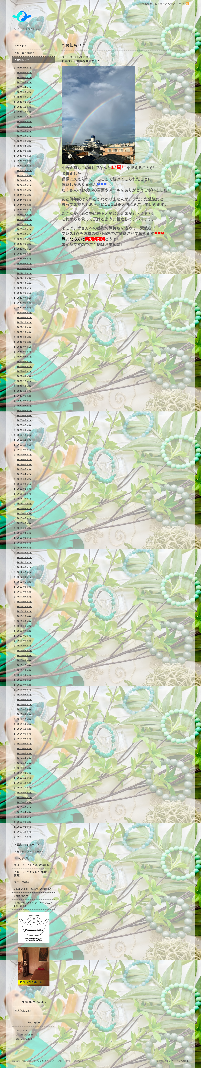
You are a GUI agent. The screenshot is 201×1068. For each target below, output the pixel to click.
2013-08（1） (24, 797)
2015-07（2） (24, 685)
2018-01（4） (24, 547)
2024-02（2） (24, 205)
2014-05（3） (24, 753)
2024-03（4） (24, 200)
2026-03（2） (24, 92)
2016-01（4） (24, 660)
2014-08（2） (24, 738)
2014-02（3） (24, 768)
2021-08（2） (24, 342)
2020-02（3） (24, 425)
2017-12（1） (24, 552)
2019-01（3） (24, 489)
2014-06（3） (24, 748)
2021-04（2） (24, 361)
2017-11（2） (24, 557)
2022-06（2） (24, 303)
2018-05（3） (24, 528)
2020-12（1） (24, 381)
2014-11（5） (24, 724)
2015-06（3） (24, 689)
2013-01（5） (24, 827)
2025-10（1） (24, 116)
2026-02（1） (24, 97)
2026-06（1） (24, 77)
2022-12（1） (24, 273)
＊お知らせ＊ (21, 60)
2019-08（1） (24, 454)
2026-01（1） (24, 102)
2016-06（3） (24, 636)
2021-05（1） (24, 356)
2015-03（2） (24, 704)
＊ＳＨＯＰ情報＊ (24, 53)
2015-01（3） (24, 714)
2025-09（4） (24, 121)
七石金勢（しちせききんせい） (39, 1061)
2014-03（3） (24, 763)
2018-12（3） (24, 494)
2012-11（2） (24, 836)
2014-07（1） (24, 743)
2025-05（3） (24, 141)
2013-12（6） (24, 778)
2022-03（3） (24, 312)
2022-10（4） (24, 283)
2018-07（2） (24, 518)
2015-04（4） (24, 699)
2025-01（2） (24, 160)
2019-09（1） (24, 449)
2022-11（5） (24, 278)
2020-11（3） (24, 386)
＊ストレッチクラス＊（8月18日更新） (33, 874)
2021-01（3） (24, 376)
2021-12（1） (24, 322)
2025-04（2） (24, 146)
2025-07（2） (24, 131)
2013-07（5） (24, 802)
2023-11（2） (24, 219)
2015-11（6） (24, 670)
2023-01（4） (24, 268)
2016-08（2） (24, 626)
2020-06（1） (24, 405)
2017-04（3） (24, 587)
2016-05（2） (24, 641)
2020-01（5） (24, 430)
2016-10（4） (24, 616)
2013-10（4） (24, 787)
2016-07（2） (24, 631)
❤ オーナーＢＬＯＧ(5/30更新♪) (32, 865)
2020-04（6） (24, 415)
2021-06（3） (24, 352)
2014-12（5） (24, 719)
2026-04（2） (24, 87)
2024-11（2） (24, 170)
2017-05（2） (24, 582)
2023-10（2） (24, 224)
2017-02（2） (24, 596)
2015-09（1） (24, 680)
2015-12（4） (24, 665)
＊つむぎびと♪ (22, 858)
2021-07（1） (24, 347)
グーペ (175, 1061)
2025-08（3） (24, 126)
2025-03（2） (24, 151)
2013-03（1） (24, 817)
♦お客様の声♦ (22, 896)
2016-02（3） (24, 655)
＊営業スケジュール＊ (27, 844)
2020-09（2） (24, 396)
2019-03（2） (24, 479)
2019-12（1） (24, 435)
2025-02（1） (24, 156)
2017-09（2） (24, 567)
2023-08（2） (24, 234)
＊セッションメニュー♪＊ (29, 851)
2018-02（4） (24, 543)
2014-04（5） (24, 758)
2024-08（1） (24, 185)
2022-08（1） (24, 293)
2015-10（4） (24, 675)
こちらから (95, 239)
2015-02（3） (24, 709)
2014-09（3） (24, 734)
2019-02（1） (24, 484)
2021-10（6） (24, 332)
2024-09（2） (24, 180)
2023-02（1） (24, 263)
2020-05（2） (24, 410)
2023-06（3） (24, 244)
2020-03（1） (24, 420)
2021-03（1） (24, 366)
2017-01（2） (24, 601)
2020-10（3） (24, 391)
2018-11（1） (24, 498)
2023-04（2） (24, 254)
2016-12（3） (24, 606)
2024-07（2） (24, 190)
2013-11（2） (24, 783)
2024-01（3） (24, 209)
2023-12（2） (24, 214)
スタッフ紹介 (21, 882)
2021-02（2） (24, 371)
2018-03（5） (24, 538)
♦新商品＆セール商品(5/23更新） (33, 889)
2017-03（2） (24, 592)
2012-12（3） (24, 832)
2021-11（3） (24, 327)
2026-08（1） (24, 67)
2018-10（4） (24, 503)
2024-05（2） (24, 195)
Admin (185, 1061)
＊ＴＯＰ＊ (20, 46)
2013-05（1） (24, 807)
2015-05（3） (24, 694)
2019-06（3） (24, 464)
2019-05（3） (24, 469)
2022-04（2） (24, 307)
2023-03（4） (24, 258)
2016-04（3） (24, 645)
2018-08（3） (24, 513)
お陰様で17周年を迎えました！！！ (85, 61)
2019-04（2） (24, 474)
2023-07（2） (24, 239)
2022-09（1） (24, 288)
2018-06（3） (24, 523)
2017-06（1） (24, 577)
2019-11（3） (24, 440)
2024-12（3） (24, 165)
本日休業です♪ (23, 1010)
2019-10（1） (24, 445)
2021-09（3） (24, 337)
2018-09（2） (24, 508)
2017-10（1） (24, 562)
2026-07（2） (24, 72)
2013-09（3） (24, 792)
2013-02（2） (24, 822)
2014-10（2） (24, 729)
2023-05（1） (24, 249)
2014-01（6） (24, 773)
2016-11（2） (24, 611)
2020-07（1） (24, 400)
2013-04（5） (24, 812)
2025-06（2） (24, 136)
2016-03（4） (24, 650)
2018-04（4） (24, 533)
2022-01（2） (24, 317)
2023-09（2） (24, 229)
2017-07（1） (24, 572)
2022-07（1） (24, 298)
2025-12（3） (24, 107)
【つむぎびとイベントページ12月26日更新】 (33, 904)
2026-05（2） (24, 82)
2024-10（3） (24, 175)
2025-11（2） (24, 112)
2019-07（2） (24, 459)
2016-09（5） (24, 621)
